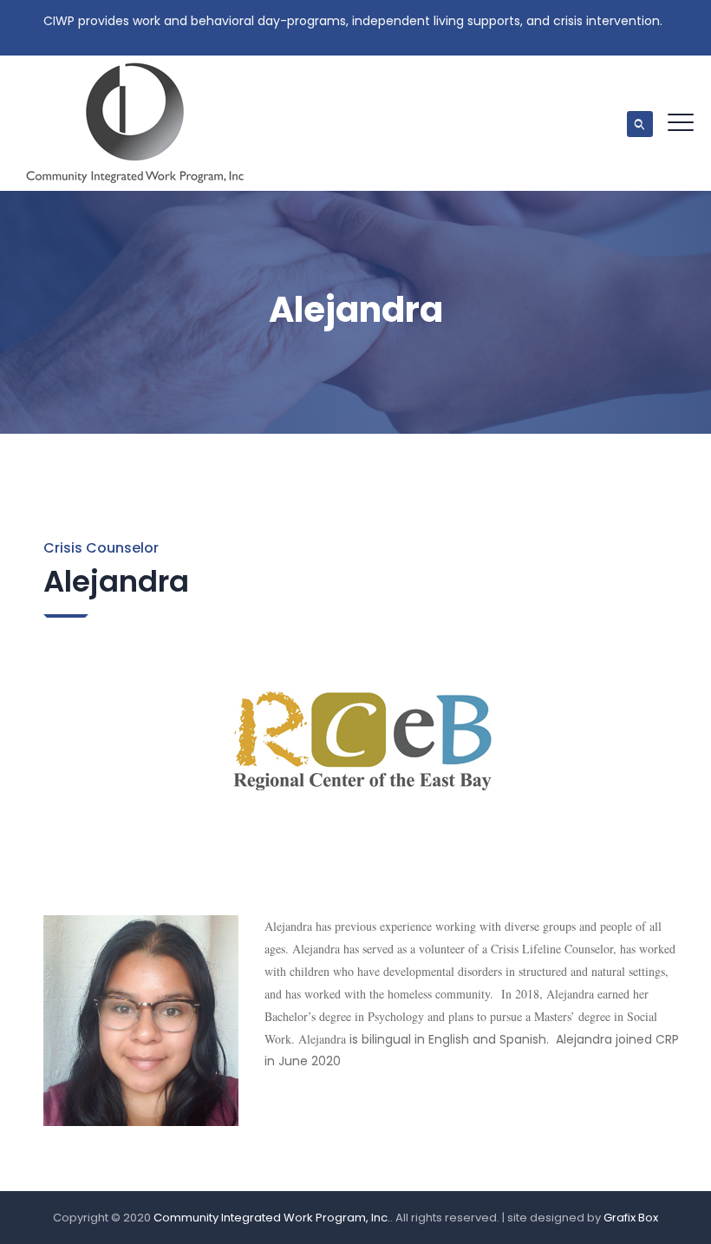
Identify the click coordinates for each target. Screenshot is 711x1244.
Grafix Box (630, 1217)
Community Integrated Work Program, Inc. (271, 1217)
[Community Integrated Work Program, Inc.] (135, 123)
